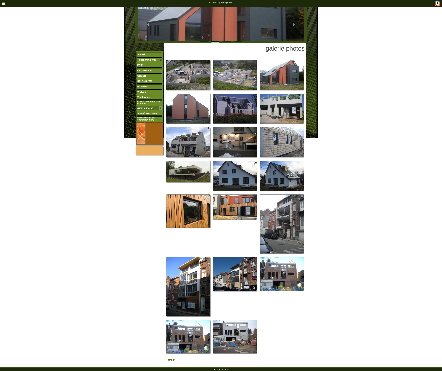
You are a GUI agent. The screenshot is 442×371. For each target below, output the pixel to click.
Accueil (212, 2)
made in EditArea (221, 369)
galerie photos (225, 2)
